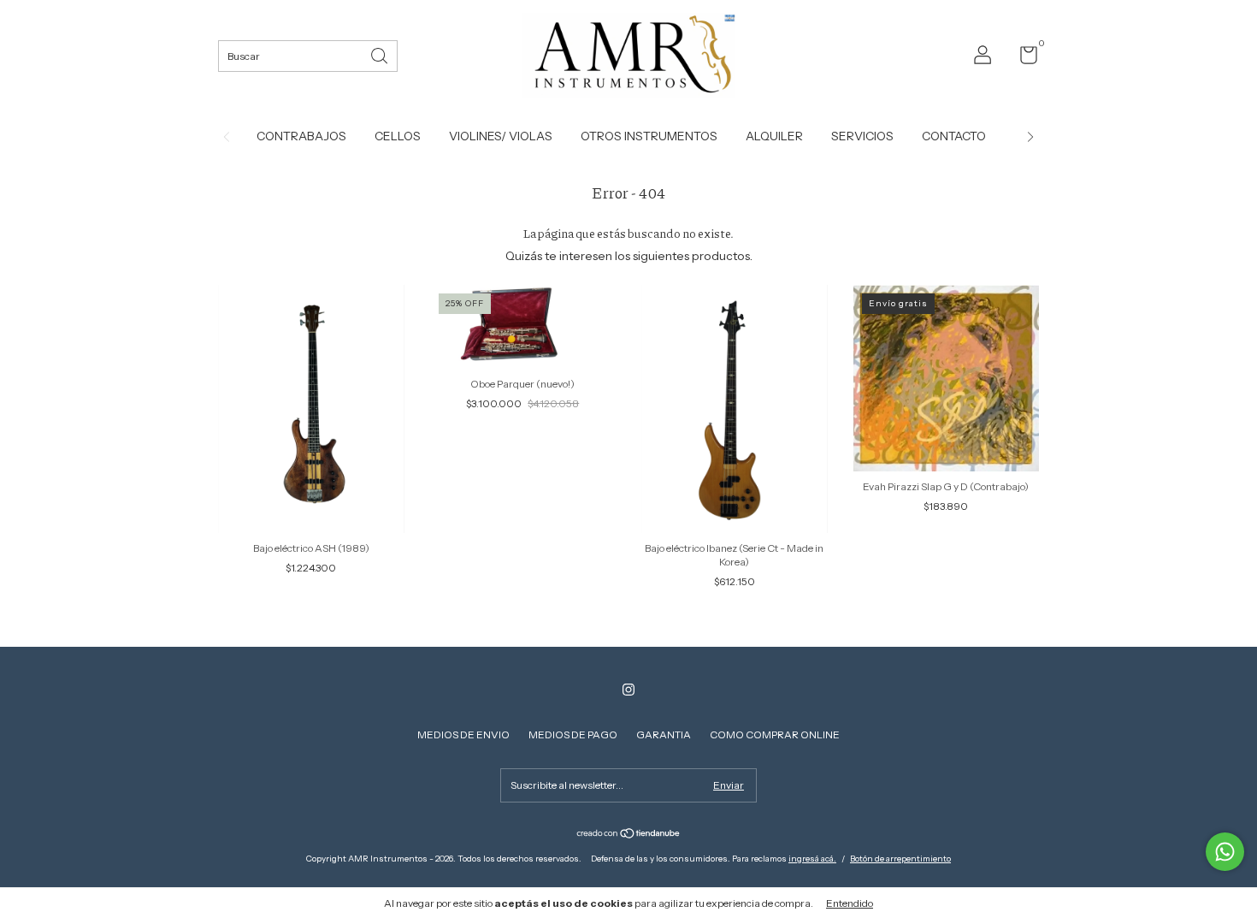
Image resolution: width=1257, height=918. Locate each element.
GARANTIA (663, 734)
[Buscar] (380, 54)
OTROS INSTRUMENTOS (649, 136)
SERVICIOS (862, 136)
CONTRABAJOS (301, 136)
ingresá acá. (812, 858)
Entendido (849, 903)
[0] (1022, 59)
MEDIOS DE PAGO (572, 734)
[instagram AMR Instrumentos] (628, 689)
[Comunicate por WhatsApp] (1225, 851)
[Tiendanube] (628, 835)
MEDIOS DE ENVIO (463, 734)
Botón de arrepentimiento (900, 858)
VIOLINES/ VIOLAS (500, 136)
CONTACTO (954, 136)
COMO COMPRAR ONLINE (775, 734)
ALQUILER (774, 136)
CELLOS (398, 136)
